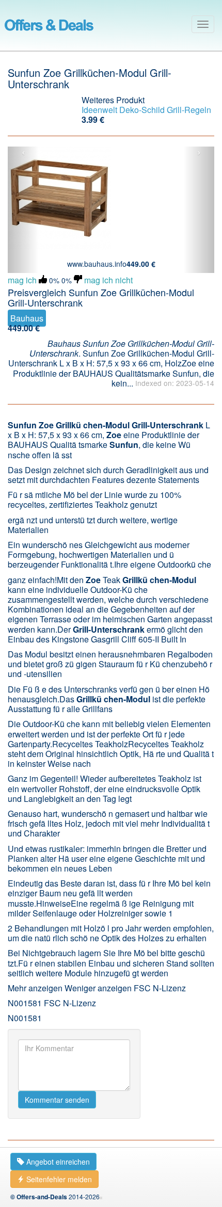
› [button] (199, 153)
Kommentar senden (57, 1100)
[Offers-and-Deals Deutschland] (49, 23)
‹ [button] (23, 153)
